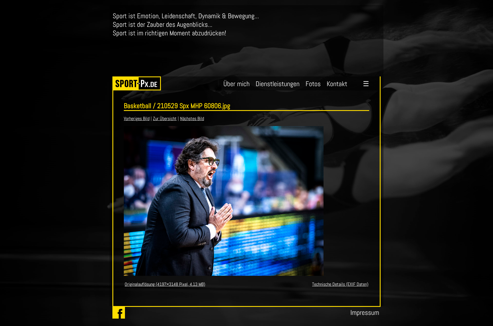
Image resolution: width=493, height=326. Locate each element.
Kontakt (337, 83)
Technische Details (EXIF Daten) (340, 284)
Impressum (364, 312)
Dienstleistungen (278, 83)
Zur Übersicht (165, 119)
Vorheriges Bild (136, 119)
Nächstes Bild (192, 119)
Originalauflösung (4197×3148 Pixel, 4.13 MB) (165, 284)
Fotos (313, 83)
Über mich (236, 83)
